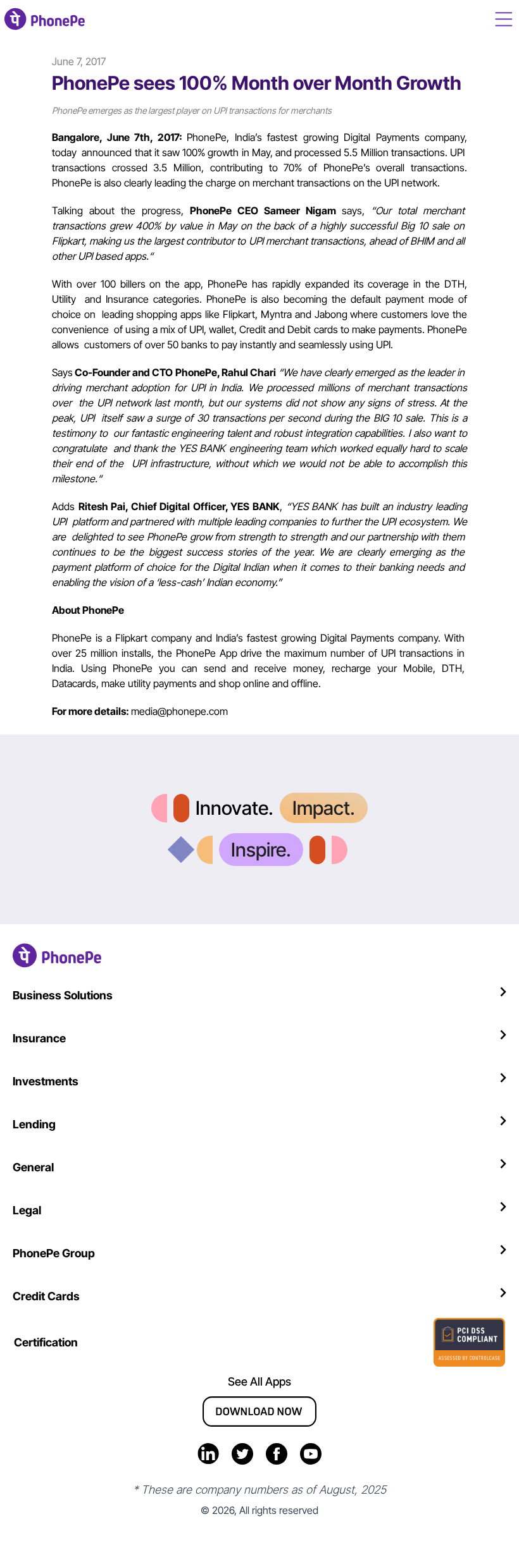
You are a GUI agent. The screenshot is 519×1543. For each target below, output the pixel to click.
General (33, 1167)
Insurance (39, 1038)
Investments (45, 1081)
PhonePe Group (54, 1253)
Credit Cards (46, 1296)
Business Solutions (63, 995)
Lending (34, 1124)
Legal (27, 1210)
